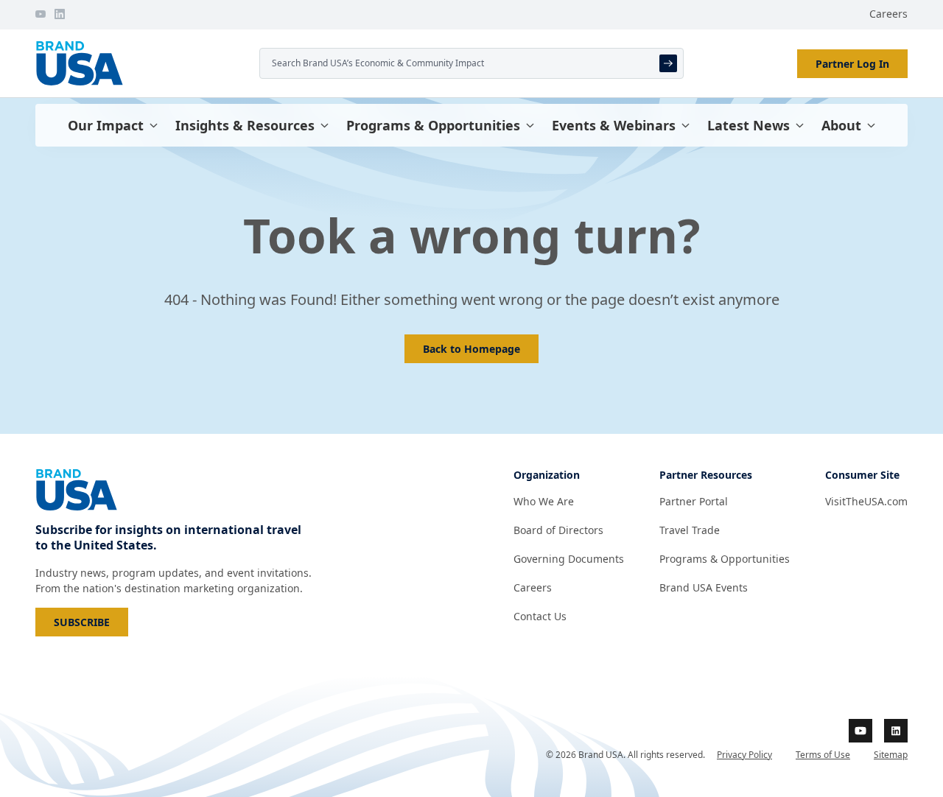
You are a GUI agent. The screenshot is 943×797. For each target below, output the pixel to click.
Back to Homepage (471, 349)
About (841, 125)
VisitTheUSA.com (866, 501)
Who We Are (543, 501)
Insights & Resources (245, 125)
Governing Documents (568, 559)
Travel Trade (689, 530)
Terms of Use (823, 754)
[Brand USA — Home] (141, 63)
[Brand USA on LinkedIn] (60, 14)
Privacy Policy (744, 754)
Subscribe (91, 621)
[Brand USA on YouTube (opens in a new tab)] (860, 730)
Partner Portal (693, 501)
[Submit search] (668, 63)
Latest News (748, 125)
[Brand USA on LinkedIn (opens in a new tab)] (896, 730)
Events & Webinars (614, 125)
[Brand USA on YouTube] (40, 14)
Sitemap (891, 754)
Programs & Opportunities (433, 125)
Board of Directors (558, 530)
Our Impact (106, 125)
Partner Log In (852, 64)
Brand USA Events (703, 587)
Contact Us (540, 616)
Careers (888, 14)
